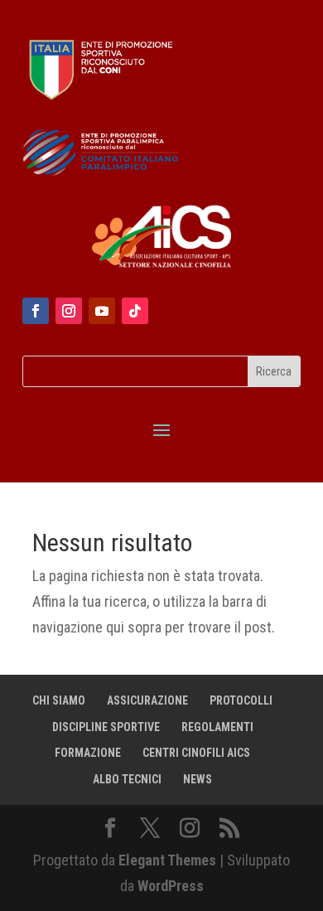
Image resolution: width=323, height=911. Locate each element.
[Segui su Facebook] (35, 311)
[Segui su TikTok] (135, 311)
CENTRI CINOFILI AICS (196, 752)
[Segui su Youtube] (102, 311)
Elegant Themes (167, 860)
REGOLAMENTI (217, 727)
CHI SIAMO (58, 700)
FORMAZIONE (88, 752)
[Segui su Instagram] (68, 311)
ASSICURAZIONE (147, 700)
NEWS (197, 779)
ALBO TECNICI (127, 779)
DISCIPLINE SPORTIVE (106, 727)
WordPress (170, 885)
